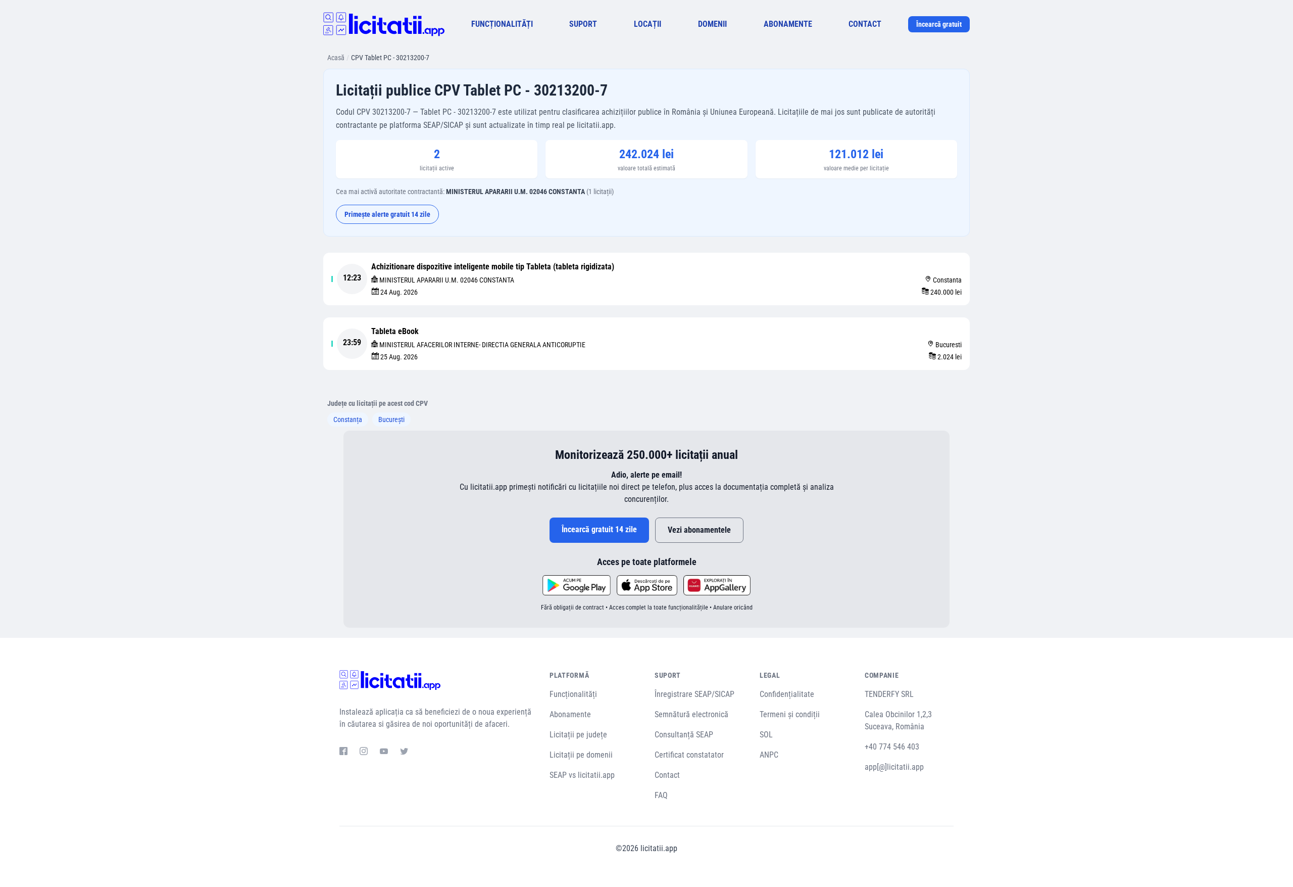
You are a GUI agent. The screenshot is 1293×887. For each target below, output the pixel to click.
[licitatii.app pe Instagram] (364, 752)
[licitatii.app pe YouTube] (384, 752)
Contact (667, 775)
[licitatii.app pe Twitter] (404, 752)
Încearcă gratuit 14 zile (599, 529)
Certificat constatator (689, 755)
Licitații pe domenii (581, 755)
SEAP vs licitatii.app (582, 775)
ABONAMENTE (788, 24)
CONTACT (865, 24)
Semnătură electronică (691, 714)
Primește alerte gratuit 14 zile (387, 214)
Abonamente (570, 714)
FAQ (661, 795)
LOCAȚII (647, 24)
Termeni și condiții (790, 714)
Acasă (335, 58)
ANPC (769, 755)
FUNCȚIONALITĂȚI (502, 24)
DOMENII (712, 24)
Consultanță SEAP (684, 734)
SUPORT (583, 24)
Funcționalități (573, 694)
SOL (766, 734)
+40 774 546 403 (892, 747)
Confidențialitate (787, 694)
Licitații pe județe (578, 734)
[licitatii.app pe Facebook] (343, 752)
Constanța (347, 419)
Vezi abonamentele (699, 530)
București (391, 419)
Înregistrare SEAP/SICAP (694, 694)
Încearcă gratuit (939, 24)
